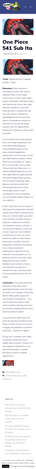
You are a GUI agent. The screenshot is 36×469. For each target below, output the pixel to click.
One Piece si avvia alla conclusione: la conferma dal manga (17, 408)
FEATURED (10, 372)
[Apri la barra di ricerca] (25, 7)
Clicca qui (31, 466)
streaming (7, 379)
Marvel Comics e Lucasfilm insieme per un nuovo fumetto (17, 418)
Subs (18, 372)
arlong (8, 375)
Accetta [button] (5, 466)
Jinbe (24, 375)
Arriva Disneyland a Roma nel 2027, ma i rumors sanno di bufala (17, 429)
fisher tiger (17, 375)
